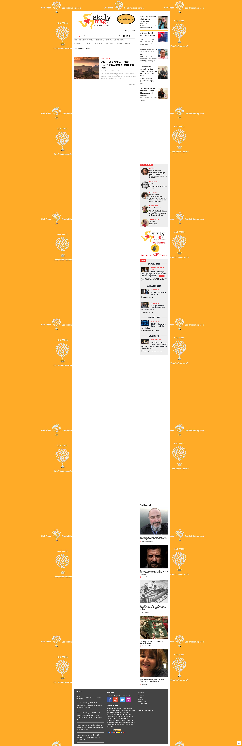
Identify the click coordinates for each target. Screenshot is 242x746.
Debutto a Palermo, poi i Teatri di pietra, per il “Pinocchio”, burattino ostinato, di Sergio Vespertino (154, 274)
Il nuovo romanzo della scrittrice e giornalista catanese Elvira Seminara (148, 99)
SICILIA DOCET (88, 44)
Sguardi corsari (153, 182)
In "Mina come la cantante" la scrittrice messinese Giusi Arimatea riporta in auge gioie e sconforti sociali (148, 42)
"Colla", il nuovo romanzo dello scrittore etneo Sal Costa (148, 26)
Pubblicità (141, 699)
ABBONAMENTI (120, 44)
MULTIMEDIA (90, 40)
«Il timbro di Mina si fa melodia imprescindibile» (147, 34)
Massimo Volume (154, 206)
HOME (75, 40)
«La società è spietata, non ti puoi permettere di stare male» (148, 51)
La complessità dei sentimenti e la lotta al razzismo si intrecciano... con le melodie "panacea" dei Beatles (148, 71)
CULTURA (108, 40)
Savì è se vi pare (154, 219)
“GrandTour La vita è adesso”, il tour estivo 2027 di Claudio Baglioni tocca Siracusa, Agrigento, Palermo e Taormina (154, 345)
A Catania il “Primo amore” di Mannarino (159, 293)
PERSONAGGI (99, 40)
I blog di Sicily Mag (146, 165)
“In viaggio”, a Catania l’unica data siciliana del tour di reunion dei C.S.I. (153, 308)
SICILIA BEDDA (77, 44)
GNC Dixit (152, 168)
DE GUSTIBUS (98, 44)
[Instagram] (130, 36)
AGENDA (84, 40)
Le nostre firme (142, 703)
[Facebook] (133, 36)
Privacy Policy (142, 701)
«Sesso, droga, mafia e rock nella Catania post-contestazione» (148, 19)
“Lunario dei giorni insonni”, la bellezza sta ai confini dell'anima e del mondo (148, 90)
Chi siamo (141, 695)
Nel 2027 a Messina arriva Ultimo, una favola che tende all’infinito (153, 326)
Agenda (143, 260)
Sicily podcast (153, 192)
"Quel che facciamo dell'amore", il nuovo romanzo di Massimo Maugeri (148, 81)
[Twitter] (127, 36)
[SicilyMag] (95, 28)
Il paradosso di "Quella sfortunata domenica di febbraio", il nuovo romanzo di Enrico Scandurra (148, 60)
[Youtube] (124, 36)
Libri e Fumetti (105, 58)
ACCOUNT (127, 44)
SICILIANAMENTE (110, 44)
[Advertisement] (154, 133)
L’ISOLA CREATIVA (118, 40)
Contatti (140, 697)
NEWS (79, 40)
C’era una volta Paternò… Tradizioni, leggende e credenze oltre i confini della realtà (117, 64)
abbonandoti (131, 722)
